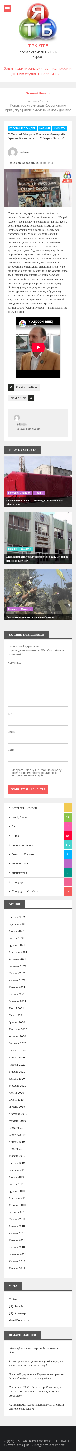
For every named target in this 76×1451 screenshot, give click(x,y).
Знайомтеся (19, 873)
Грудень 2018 (17, 1191)
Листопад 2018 (18, 1198)
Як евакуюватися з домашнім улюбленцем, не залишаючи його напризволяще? (36, 1363)
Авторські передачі (24, 808)
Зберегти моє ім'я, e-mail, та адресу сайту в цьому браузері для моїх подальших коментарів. (37, 773)
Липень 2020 (17, 1057)
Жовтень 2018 (17, 1205)
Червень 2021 (17, 980)
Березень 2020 (17, 1085)
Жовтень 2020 (17, 1036)
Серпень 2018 (17, 1219)
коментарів (18, 1313)
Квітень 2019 (17, 1162)
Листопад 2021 (18, 952)
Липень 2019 (17, 1141)
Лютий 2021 (16, 1008)
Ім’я (11, 713)
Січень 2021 (16, 1015)
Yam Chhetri (57, 1445)
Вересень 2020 (17, 1043)
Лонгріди (17, 882)
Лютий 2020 (16, 1092)
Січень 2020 (16, 1099)
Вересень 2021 (17, 966)
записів (16, 1306)
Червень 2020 (17, 1064)
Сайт (11, 749)
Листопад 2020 (18, 1029)
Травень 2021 (17, 987)
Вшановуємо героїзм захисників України (30, 616)
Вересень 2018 (17, 1212)
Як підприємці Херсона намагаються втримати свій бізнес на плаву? (36, 1406)
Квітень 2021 (17, 994)
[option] (38, 106)
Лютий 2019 (16, 1177)
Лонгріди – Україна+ (25, 891)
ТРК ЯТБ (38, 46)
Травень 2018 (17, 1240)
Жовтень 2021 (17, 959)
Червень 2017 (17, 1261)
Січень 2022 (16, 938)
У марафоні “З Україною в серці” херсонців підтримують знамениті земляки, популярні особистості (35, 1391)
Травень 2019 (17, 1155)
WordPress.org (19, 1320)
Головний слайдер (22, 128)
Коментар (14, 662)
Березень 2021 (17, 1001)
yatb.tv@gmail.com (28, 428)
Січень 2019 (16, 1184)
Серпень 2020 (17, 1050)
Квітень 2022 (17, 917)
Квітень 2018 (17, 1247)
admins (24, 152)
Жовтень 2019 (17, 1120)
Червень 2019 (17, 1148)
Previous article (26, 387)
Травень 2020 (17, 1071)
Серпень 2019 (17, 1134)
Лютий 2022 (16, 931)
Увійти (13, 1299)
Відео (15, 836)
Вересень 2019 (17, 1127)
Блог (15, 826)
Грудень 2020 (17, 1022)
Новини (44, 128)
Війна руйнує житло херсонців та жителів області (34, 1350)
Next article (19, 398)
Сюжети (59, 128)
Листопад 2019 (18, 1113)
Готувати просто (23, 854)
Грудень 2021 (17, 945)
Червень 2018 (17, 1233)
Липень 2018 (17, 1226)
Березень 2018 (17, 1254)
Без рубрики (19, 817)
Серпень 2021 (17, 973)
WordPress (15, 1445)
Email (12, 731)
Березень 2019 (17, 1169)
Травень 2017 (17, 1268)
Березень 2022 (17, 924)
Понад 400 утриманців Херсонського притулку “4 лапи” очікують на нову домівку (37, 1376)
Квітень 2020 (17, 1078)
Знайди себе (20, 863)
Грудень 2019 (17, 1106)
